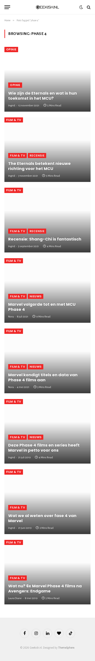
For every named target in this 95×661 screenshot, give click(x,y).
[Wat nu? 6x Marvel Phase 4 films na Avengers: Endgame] (47, 572)
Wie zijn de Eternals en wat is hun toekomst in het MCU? (42, 95)
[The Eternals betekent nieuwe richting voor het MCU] (47, 149)
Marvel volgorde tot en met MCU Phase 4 (42, 307)
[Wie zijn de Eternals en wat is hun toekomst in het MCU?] (47, 79)
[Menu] (7, 7)
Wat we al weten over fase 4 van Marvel (42, 518)
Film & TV (13, 120)
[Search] (88, 7)
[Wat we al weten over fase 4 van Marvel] (47, 501)
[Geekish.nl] (47, 7)
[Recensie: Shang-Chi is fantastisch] (47, 220)
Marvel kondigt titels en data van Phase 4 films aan (43, 377)
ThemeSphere (66, 648)
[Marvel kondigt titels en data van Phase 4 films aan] (47, 361)
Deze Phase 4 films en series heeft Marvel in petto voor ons (44, 447)
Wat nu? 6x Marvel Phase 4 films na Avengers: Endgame (45, 588)
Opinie (11, 49)
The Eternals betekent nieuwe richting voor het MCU (39, 166)
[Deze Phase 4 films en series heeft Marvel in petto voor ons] (47, 431)
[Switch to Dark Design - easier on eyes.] (81, 7)
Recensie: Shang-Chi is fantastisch (44, 239)
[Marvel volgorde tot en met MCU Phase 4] (47, 290)
